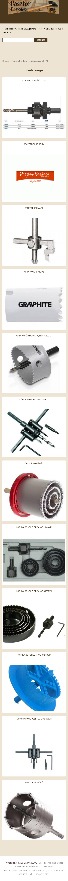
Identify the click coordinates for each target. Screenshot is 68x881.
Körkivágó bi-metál (34, 272)
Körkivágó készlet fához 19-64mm (34, 527)
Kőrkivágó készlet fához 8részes (34, 591)
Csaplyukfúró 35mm (34, 144)
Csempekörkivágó (34, 208)
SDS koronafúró (34, 782)
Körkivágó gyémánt (34, 463)
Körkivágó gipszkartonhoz (34, 399)
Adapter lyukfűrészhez (34, 80)
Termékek (16, 61)
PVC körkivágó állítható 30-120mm (34, 718)
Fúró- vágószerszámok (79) (36, 61)
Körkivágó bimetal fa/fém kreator (34, 335)
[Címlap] (34, 2)
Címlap (5, 61)
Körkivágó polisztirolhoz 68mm (34, 655)
